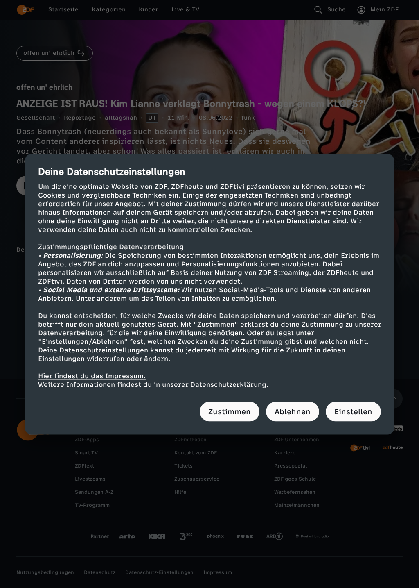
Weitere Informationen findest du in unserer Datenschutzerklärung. (153, 384)
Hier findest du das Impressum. (92, 375)
